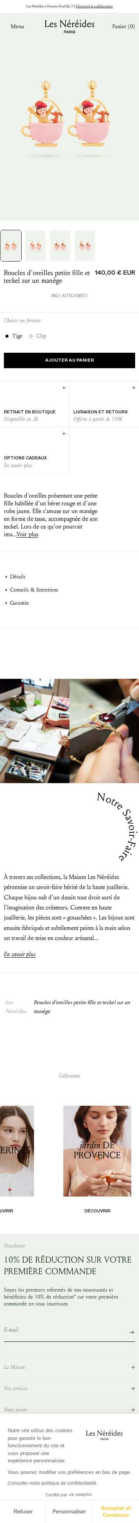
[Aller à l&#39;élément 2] (35, 246)
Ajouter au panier (69, 360)
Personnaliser (69, 1511)
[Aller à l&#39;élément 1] (11, 246)
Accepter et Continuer (116, 1511)
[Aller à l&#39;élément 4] (85, 246)
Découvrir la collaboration (94, 6)
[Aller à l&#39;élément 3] (60, 246)
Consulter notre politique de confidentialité (52, 1483)
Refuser (23, 1511)
